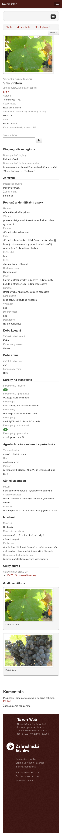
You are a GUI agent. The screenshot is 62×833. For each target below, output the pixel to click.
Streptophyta (41, 27)
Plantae (9, 27)
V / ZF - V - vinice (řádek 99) (21, 575)
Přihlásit (7, 701)
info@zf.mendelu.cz (26, 766)
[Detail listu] (28, 650)
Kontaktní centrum (25, 780)
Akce (52, 32)
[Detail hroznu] (28, 53)
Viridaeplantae (24, 27)
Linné (6, 91)
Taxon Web (9, 4)
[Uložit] (39, 140)
